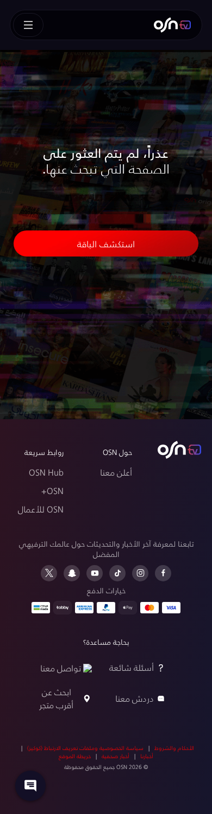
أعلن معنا (116, 472)
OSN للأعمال (41, 509)
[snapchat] (72, 573)
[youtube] (94, 573)
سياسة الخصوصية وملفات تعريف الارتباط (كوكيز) (85, 747)
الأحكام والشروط (174, 747)
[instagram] (140, 573)
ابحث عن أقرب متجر (56, 698)
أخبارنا (146, 756)
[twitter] (49, 573)
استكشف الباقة (106, 243)
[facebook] (163, 573)
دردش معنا (134, 698)
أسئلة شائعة (131, 667)
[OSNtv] (179, 450)
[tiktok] (117, 573)
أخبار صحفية (115, 756)
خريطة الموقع (75, 756)
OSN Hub (46, 472)
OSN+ (52, 490)
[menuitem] (172, 25)
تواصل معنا (60, 667)
